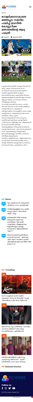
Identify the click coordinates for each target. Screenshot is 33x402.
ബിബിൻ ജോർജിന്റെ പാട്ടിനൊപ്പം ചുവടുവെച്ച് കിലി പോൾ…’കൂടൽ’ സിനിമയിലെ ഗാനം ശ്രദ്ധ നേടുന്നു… (14, 359)
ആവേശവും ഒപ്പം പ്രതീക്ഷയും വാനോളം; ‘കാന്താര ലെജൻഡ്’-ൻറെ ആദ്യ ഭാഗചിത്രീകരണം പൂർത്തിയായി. (16, 329)
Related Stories (13, 366)
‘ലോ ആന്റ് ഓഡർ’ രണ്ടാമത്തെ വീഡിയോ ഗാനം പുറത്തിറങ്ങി (18, 204)
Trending (10, 270)
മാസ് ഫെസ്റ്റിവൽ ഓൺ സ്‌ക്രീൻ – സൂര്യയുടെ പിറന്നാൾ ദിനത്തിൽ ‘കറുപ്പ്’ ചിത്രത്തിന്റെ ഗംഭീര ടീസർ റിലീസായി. (15, 298)
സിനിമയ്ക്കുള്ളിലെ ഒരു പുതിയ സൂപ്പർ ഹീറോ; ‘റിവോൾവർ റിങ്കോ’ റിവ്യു (18, 211)
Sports (4, 12)
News (8, 199)
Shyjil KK (6, 37)
